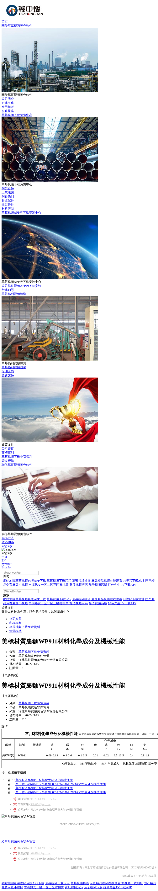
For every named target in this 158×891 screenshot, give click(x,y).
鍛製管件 (8, 204)
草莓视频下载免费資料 (17, 456)
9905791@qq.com (40, 804)
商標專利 (8, 452)
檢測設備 (8, 371)
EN (4, 560)
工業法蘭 (8, 192)
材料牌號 (8, 208)
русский (7, 564)
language (7, 546)
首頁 (5, 21)
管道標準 (8, 460)
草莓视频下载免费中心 (17, 115)
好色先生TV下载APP (117, 887)
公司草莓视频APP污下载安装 (21, 285)
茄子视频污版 (93, 887)
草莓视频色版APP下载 (29, 883)
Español (6, 567)
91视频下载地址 (132, 883)
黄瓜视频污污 (74, 887)
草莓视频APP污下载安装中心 (21, 212)
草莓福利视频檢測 (14, 294)
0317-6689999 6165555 (43, 798)
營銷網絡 (8, 542)
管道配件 (8, 200)
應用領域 (8, 107)
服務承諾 (8, 111)
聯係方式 (8, 538)
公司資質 (8, 448)
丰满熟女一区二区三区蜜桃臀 (44, 887)
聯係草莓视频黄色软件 (17, 464)
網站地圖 (8, 883)
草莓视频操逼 (80, 883)
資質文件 (8, 375)
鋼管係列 (8, 196)
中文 (5, 556)
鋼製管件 (8, 188)
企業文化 (8, 103)
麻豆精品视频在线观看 (105, 883)
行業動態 (8, 290)
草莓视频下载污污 (57, 883)
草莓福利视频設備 (14, 367)
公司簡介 (8, 98)
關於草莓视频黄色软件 (17, 25)
